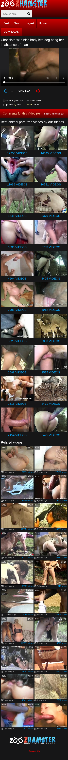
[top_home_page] (25, 4)
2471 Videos (50, 403)
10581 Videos (51, 184)
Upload (43, 23)
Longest (29, 23)
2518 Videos (17, 403)
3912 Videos (50, 309)
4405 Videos (50, 278)
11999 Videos (17, 184)
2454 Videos (17, 435)
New (16, 23)
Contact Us (34, 751)
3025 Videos (17, 341)
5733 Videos (50, 247)
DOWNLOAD (11, 31)
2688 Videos (17, 372)
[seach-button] (29, 13)
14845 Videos (51, 153)
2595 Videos (50, 372)
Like (10, 91)
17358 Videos (17, 153)
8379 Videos (50, 216)
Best (6, 23)
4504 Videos (17, 278)
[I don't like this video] (38, 91)
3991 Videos (17, 309)
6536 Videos (17, 247)
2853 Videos (50, 341)
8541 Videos (17, 216)
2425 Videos (50, 435)
